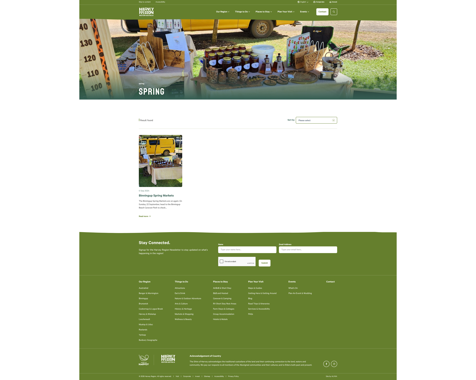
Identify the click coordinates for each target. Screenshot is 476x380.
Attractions (180, 288)
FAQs (250, 314)
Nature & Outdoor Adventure (188, 299)
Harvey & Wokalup (147, 314)
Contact (330, 282)
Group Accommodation (223, 314)
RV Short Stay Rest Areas (224, 304)
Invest (197, 377)
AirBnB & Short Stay (222, 288)
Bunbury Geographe (148, 340)
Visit (177, 377)
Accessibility (219, 377)
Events (292, 282)
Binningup (143, 299)
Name (220, 245)
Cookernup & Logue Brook (151, 309)
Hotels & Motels (220, 319)
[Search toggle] (333, 11)
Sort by (291, 120)
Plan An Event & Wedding (300, 293)
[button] (223, 11)
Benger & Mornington (148, 293)
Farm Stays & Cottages (223, 309)
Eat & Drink (180, 293)
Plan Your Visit (255, 282)
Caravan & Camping (222, 299)
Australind (143, 288)
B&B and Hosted (220, 293)
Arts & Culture (181, 304)
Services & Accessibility (259, 309)
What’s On (293, 288)
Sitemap (207, 377)
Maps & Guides (255, 288)
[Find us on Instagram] (334, 364)
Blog (250, 299)
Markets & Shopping (184, 314)
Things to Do (181, 282)
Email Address (285, 245)
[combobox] (316, 120)
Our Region (144, 282)
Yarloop (142, 335)
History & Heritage (183, 309)
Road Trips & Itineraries (259, 304)
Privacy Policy (233, 377)
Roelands (143, 330)
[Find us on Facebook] (326, 364)
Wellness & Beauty (183, 319)
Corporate (187, 377)
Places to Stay (220, 282)
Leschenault (144, 319)
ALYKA (334, 377)
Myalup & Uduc (146, 325)
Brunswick (143, 304)
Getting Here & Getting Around (262, 293)
